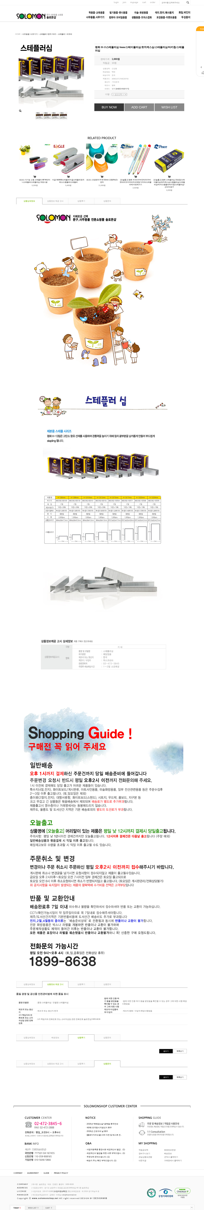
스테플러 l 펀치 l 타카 (48, 34)
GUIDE (46, 1173)
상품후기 (81, 201)
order (152, 2)
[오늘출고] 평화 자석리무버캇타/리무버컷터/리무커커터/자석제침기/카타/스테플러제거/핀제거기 (135, 182)
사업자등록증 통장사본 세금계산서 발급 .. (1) (106, 1149)
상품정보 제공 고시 (55, 201)
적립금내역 (143, 1150)
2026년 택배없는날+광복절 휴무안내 (102, 1124)
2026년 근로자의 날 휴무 (97, 1131)
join (124, 2)
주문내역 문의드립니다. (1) (98, 1157)
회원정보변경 (170, 1150)
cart (144, 2)
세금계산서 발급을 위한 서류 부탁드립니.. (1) (106, 1153)
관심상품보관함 (145, 1157)
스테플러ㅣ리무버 (65, 34)
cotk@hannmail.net (69, 1195)
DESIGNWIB (100, 1198)
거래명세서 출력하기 (173, 1160)
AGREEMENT (33, 1173)
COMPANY (18, 1173)
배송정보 (55, 1038)
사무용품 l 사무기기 (30, 34)
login (116, 2)
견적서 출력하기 (171, 1157)
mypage (134, 2)
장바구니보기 (144, 1153)
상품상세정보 (29, 201)
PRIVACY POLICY (61, 1173)
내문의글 (142, 1160)
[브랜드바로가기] (122, 89)
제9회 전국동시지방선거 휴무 (99, 1127)
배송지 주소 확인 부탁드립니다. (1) (101, 1160)
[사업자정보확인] (60, 1191)
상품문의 (107, 201)
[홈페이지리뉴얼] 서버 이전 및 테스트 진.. (104, 1135)
